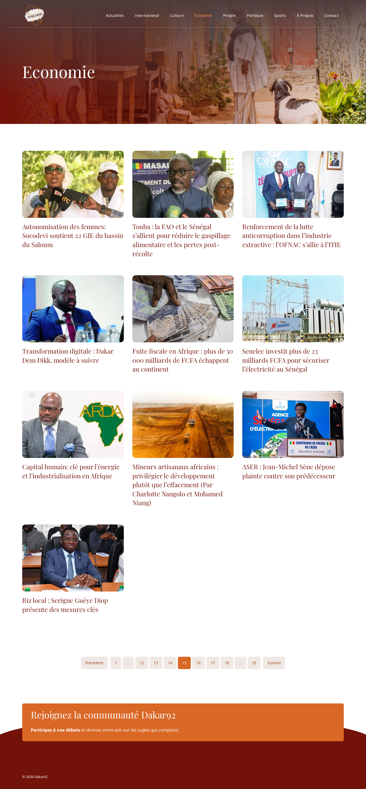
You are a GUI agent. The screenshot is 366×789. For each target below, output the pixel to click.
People (229, 15)
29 (254, 662)
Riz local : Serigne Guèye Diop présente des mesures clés (65, 605)
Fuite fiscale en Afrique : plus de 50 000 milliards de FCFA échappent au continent (182, 360)
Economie (203, 15)
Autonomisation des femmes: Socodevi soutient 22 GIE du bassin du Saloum (72, 235)
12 (142, 662)
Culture (177, 15)
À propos (305, 15)
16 (198, 662)
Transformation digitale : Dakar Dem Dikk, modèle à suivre (67, 355)
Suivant (274, 662)
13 (156, 662)
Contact (331, 15)
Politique (255, 15)
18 (227, 662)
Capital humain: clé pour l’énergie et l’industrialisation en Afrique (70, 471)
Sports (280, 15)
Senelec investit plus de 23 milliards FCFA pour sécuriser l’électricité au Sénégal (285, 360)
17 (213, 662)
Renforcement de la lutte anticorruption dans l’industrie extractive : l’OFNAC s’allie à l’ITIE (291, 235)
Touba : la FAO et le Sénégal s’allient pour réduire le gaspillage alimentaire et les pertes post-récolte (181, 240)
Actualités (115, 15)
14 (170, 662)
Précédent (94, 662)
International (147, 15)
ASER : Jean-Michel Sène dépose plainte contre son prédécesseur (288, 471)
